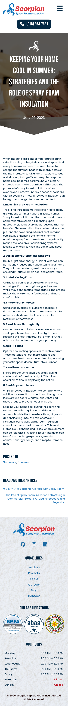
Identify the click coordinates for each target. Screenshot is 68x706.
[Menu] (60, 8)
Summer (24, 462)
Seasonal (9, 462)
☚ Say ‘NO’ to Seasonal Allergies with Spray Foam (33, 489)
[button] (34, 24)
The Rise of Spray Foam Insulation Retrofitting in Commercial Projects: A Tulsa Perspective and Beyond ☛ (35, 498)
